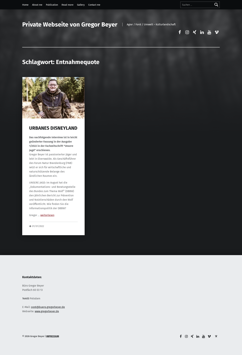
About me (37, 4)
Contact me (94, 4)
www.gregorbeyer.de (47, 311)
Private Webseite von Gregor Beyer (69, 24)
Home (25, 4)
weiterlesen (47, 215)
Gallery (81, 4)
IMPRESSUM (52, 336)
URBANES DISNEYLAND (53, 128)
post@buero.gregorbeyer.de (48, 307)
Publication (52, 4)
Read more (67, 4)
